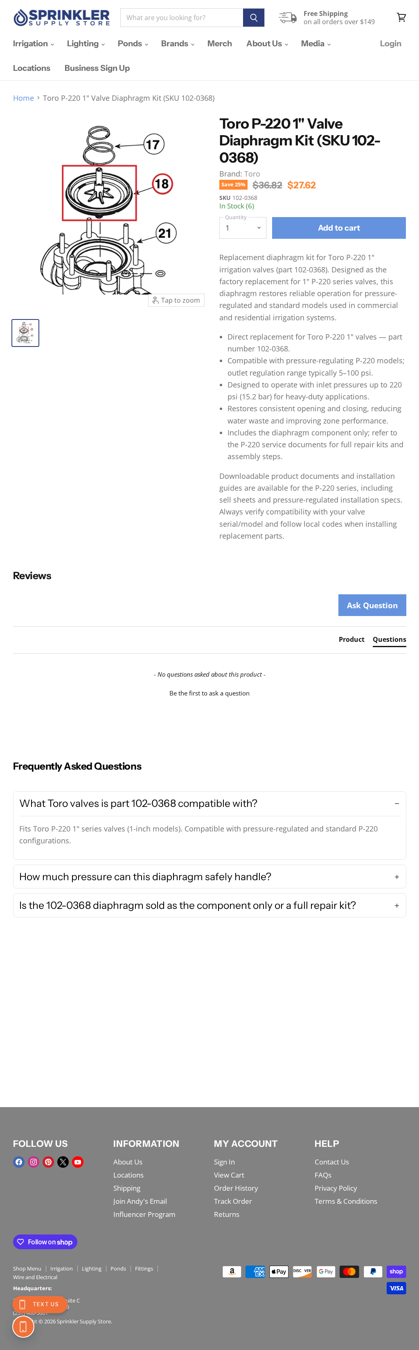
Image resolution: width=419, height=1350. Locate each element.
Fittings (144, 1268)
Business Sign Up (97, 68)
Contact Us (332, 1162)
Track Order (233, 1201)
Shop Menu (27, 1268)
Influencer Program (144, 1214)
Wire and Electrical (35, 1277)
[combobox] (181, 17)
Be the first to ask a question (209, 693)
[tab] (352, 641)
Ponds (131, 43)
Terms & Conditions (346, 1201)
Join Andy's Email (140, 1201)
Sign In (224, 1162)
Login (390, 43)
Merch (219, 43)
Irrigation (31, 43)
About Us (265, 43)
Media (313, 43)
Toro (252, 174)
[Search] (254, 17)
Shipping (126, 1188)
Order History (236, 1188)
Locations (31, 68)
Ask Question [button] (372, 605)
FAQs (323, 1175)
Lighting (83, 43)
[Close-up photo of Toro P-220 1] (25, 333)
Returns (226, 1214)
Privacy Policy (336, 1188)
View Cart (229, 1175)
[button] (209, 692)
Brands (175, 43)
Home (23, 98)
